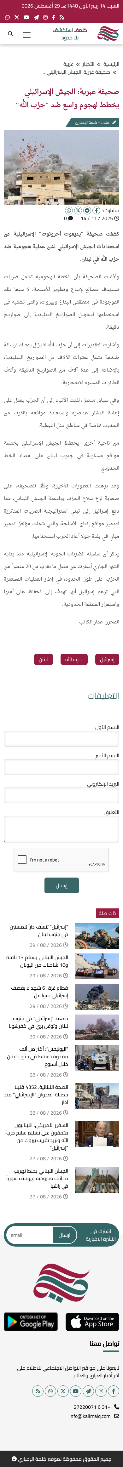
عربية (68, 64)
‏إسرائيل (107, 659)
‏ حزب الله (74, 659)
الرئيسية (111, 64)
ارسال (64, 1235)
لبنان (43, 659)
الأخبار (88, 64)
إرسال (61, 885)
